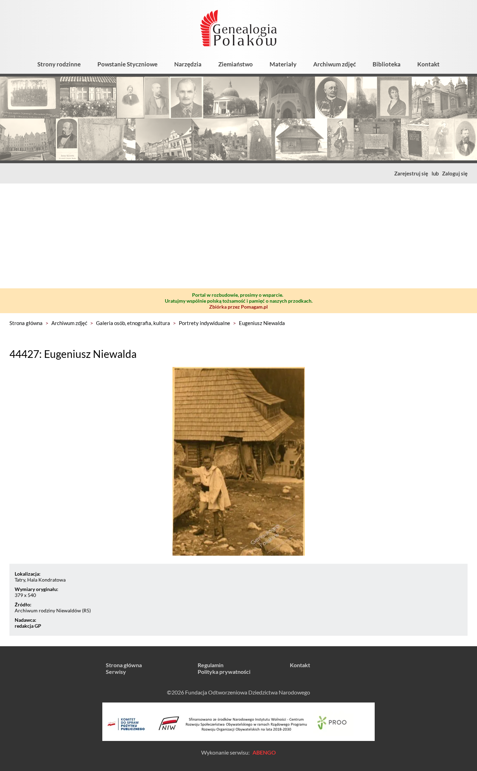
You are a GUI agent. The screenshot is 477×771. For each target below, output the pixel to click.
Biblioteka (387, 64)
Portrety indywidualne (204, 323)
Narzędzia (187, 64)
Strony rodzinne (59, 64)
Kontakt (428, 64)
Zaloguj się (455, 173)
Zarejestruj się (411, 173)
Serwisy (116, 671)
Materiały (283, 64)
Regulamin (210, 665)
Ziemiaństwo (235, 64)
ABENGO (264, 752)
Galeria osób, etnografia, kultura (133, 323)
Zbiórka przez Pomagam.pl (238, 307)
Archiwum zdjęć (334, 64)
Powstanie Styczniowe (127, 64)
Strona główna (26, 323)
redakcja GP (28, 626)
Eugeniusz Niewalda (262, 323)
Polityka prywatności (224, 671)
